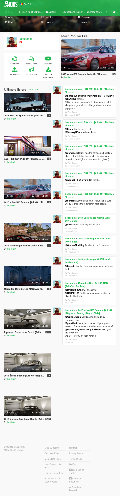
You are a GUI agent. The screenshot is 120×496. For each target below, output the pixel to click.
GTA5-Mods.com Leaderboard (53, 480)
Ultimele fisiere (52, 447)
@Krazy (69, 129)
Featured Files (52, 453)
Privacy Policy (76, 453)
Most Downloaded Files (53, 466)
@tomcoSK (83, 329)
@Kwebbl (70, 265)
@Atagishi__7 (97, 95)
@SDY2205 (70, 98)
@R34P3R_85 (72, 292)
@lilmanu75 (71, 95)
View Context (73, 112)
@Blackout (71, 329)
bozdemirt (26, 38)
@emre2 (69, 224)
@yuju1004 (71, 323)
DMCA (72, 464)
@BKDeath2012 (73, 289)
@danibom (84, 95)
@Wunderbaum (73, 316)
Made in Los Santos (14, 449)
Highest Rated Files (54, 472)
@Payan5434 (85, 179)
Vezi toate (33, 89)
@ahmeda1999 (73, 152)
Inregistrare (96, 11)
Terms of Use (75, 458)
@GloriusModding (75, 245)
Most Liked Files (53, 458)
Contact (73, 447)
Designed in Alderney (14, 446)
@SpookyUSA (72, 132)
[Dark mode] (107, 12)
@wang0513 (71, 179)
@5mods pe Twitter (76, 471)
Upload (52, 11)
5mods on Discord (75, 488)
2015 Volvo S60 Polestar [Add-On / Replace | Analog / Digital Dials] (89, 311)
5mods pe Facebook (75, 480)
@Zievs (110, 95)
